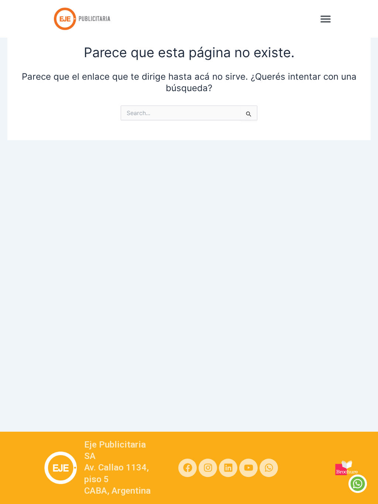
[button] (325, 18)
